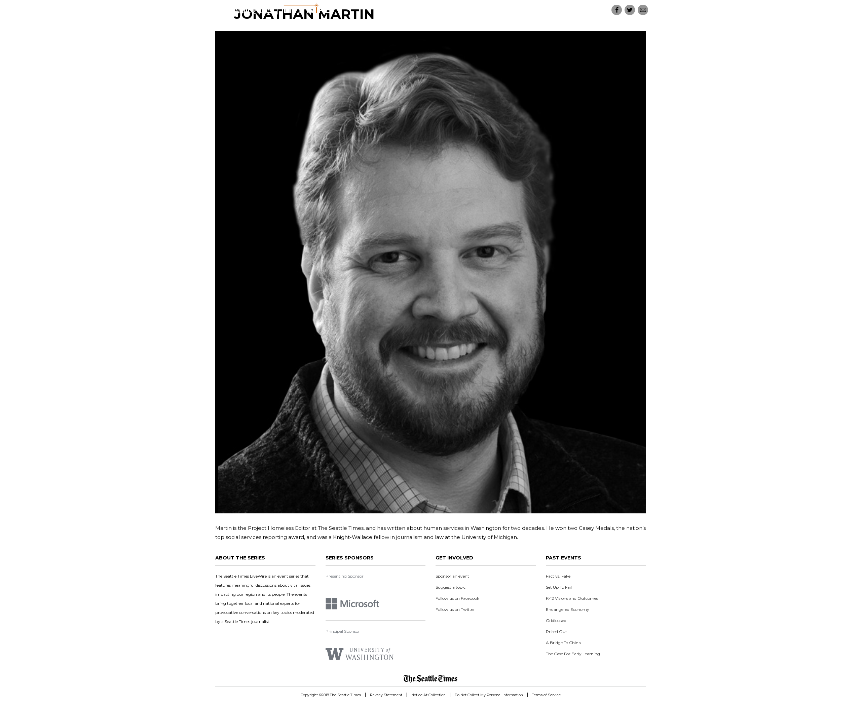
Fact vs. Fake (558, 576)
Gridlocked (556, 620)
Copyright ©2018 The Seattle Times (331, 695)
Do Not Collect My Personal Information (489, 695)
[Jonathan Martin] (430, 272)
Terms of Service (546, 695)
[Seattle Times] (430, 679)
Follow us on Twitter (455, 609)
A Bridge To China (563, 642)
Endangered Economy (567, 609)
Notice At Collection (428, 695)
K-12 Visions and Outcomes (572, 598)
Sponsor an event (452, 576)
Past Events (583, 10)
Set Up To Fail (559, 587)
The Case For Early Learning (573, 653)
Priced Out (556, 631)
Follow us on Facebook (457, 598)
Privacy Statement (386, 695)
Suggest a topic (450, 587)
